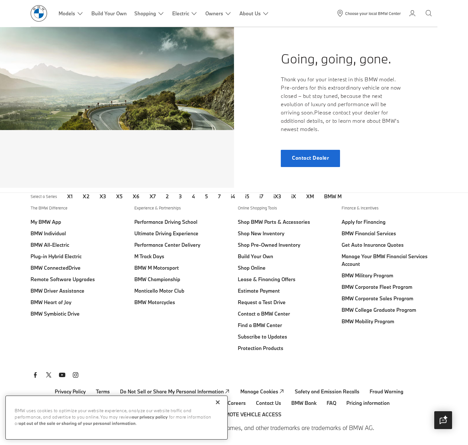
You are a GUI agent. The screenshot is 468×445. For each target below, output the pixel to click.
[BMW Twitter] (48, 376)
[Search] (429, 13)
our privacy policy (150, 417)
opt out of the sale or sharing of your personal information (77, 424)
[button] (443, 420)
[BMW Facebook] (35, 376)
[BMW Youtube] (62, 376)
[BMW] (39, 13)
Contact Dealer (310, 158)
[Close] (218, 402)
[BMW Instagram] (75, 376)
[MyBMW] (413, 13)
